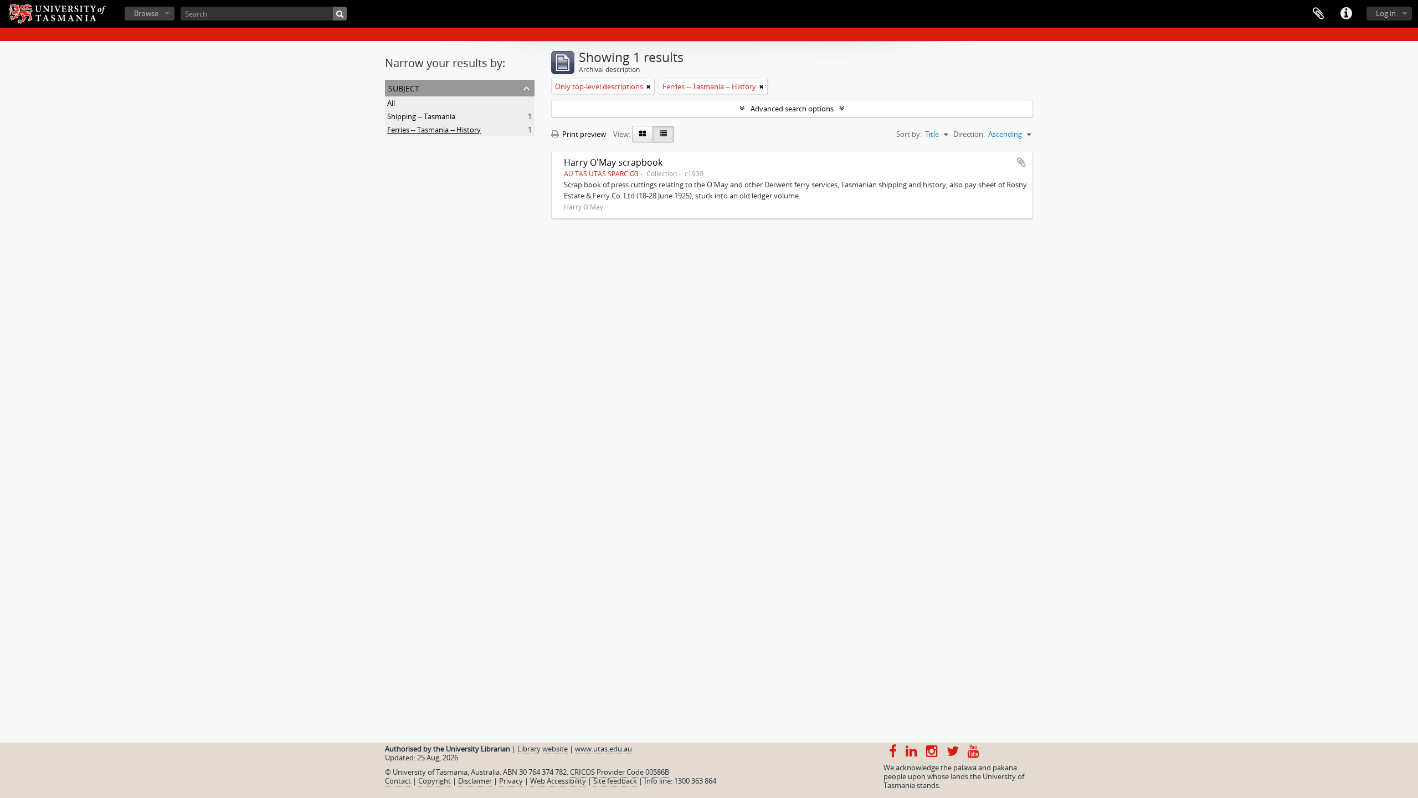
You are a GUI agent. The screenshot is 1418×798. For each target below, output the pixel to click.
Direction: (969, 134)
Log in (1386, 13)
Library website (542, 749)
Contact (398, 781)
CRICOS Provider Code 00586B (619, 772)
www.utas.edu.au (603, 749)
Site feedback (615, 781)
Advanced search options (792, 109)
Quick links (1346, 14)
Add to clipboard (1021, 162)
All (391, 103)
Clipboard (1318, 14)
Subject (403, 87)
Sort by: (909, 134)
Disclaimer (475, 781)
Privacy (511, 781)
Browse (146, 13)
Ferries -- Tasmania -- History (434, 130)
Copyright (434, 781)
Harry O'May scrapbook (613, 162)
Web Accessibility (558, 781)
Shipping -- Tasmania (421, 116)
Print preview (583, 134)
